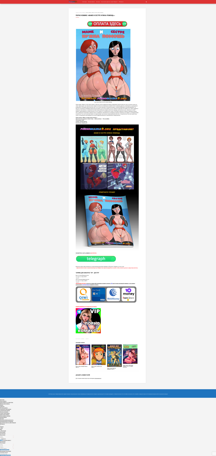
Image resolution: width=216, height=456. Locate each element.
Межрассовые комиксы (5, 403)
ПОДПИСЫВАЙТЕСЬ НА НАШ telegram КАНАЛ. (86, 306)
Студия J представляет (5, 413)
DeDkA (83, 338)
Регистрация (2, 434)
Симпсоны (2, 406)
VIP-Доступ (121, 1)
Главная (77, 12)
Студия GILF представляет (5, 409)
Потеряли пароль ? (7, 440)
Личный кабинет (91, 1)
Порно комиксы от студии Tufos (6, 402)
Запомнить (3, 438)
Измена (1, 405)
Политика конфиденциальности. (6, 420)
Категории (84, 1)
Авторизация (2, 441)
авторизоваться (98, 378)
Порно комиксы (82, 12)
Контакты (98, 1)
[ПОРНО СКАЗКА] (75, 1)
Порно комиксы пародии (5, 415)
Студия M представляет (5, 410)
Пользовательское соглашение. (6, 421)
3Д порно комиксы (4, 407)
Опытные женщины (4, 411)
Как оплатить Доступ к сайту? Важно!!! (109, 1)
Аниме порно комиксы (4, 414)
